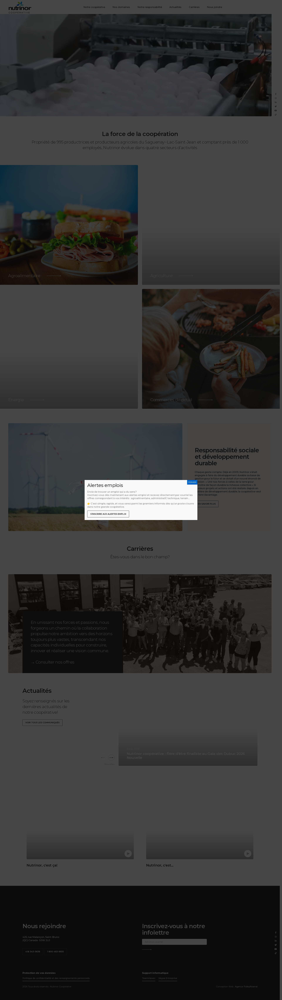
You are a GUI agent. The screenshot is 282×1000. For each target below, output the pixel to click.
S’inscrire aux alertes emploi (108, 514)
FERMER (192, 482)
